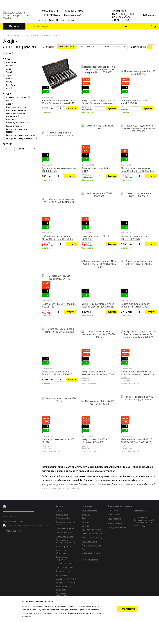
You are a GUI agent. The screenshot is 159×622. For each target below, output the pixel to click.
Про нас (60, 20)
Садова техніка (63, 518)
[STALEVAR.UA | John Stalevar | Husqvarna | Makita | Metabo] (18, 508)
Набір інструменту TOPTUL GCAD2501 (96, 237)
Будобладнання (63, 571)
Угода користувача (91, 553)
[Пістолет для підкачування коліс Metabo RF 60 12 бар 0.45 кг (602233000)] (138, 141)
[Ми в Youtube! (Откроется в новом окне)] (92, 20)
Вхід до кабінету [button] (89, 510)
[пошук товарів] (31, 26)
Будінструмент (63, 575)
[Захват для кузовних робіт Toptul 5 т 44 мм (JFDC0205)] (138, 277)
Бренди (71, 20)
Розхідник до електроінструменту (65, 541)
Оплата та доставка (91, 530)
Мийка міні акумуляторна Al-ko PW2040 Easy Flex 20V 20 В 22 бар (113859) (98, 307)
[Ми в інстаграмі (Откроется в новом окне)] (96, 20)
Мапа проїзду (139, 526)
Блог (84, 549)
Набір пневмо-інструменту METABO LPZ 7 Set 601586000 (57, 237)
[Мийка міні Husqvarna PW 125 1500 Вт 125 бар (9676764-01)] (138, 412)
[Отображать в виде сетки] (150, 47)
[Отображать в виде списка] (154, 47)
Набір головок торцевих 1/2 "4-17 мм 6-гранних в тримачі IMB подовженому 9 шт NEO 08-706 (58, 103)
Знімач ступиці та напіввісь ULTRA (96, 169)
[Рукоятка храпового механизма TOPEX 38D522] (59, 141)
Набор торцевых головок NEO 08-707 (58, 441)
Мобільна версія (13, 531)
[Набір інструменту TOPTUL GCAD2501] (99, 209)
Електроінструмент (65, 536)
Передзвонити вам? (72, 15)
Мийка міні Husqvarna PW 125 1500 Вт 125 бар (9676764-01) (136, 441)
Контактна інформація (92, 537)
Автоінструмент (63, 546)
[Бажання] (141, 26)
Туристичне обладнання (61, 594)
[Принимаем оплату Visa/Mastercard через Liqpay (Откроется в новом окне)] (26, 525)
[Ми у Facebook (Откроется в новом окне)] (88, 20)
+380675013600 (74, 11)
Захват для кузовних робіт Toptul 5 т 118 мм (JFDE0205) (57, 373)
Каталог (42, 20)
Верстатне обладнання (61, 551)
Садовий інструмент (65, 528)
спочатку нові (119, 46)
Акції (51, 20)
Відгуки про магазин (91, 545)
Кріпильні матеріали (65, 583)
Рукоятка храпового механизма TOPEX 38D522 (59, 169)
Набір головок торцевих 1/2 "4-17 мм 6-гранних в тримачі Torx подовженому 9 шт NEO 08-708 (137, 374)
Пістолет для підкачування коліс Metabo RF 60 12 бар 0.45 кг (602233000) (137, 171)
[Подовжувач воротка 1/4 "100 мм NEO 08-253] (138, 74)
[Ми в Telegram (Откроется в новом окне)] (99, 20)
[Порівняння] (135, 26)
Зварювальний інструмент (63, 558)
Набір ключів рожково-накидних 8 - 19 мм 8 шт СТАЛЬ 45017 (98, 374)
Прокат (59, 510)
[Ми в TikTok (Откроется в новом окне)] (103, 20)
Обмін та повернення (92, 533)
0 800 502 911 (50, 11)
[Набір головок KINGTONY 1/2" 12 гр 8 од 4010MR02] (99, 412)
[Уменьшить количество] (56, 108)
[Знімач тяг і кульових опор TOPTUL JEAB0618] (138, 209)
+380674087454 (51, 15)
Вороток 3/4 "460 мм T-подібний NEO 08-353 (59, 305)
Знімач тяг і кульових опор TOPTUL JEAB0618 (135, 237)
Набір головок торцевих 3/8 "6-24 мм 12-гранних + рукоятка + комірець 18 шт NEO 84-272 (98, 103)
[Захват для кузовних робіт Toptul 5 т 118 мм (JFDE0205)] (59, 345)
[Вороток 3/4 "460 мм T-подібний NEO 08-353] (59, 277)
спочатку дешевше (87, 46)
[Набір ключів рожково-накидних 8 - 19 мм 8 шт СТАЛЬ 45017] (99, 345)
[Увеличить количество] (64, 108)
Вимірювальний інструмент (63, 587)
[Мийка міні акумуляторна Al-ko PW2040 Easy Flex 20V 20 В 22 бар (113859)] (99, 277)
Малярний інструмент (66, 579)
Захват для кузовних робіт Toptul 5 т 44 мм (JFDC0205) (135, 305)
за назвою (104, 46)
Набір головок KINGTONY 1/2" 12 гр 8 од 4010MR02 (97, 441)
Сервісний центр (90, 541)
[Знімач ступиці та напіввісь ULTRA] (99, 141)
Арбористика (62, 514)
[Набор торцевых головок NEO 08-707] (59, 412)
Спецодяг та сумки (64, 567)
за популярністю (67, 46)
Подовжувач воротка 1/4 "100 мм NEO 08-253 (137, 102)
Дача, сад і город (64, 532)
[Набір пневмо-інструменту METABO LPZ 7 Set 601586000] (59, 209)
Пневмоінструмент (65, 563)
